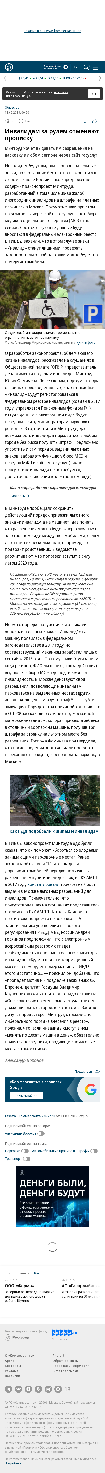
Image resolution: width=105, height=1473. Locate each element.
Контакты (13, 1366)
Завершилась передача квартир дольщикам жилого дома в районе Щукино (29, 1296)
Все (36, 1273)
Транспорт (13, 1158)
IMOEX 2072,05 (73, 78)
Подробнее (13, 1463)
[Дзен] (28, 1389)
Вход (78, 67)
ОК (94, 93)
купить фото (86, 342)
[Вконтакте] (18, 1389)
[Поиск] (86, 67)
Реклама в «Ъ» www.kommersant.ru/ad (52, 30)
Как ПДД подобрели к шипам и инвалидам (54, 831)
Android (58, 1355)
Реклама (12, 1371)
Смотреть (18, 495)
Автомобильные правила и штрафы (60, 1150)
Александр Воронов (20, 1133)
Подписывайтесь (27, 1095)
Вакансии (12, 1376)
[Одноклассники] (38, 1389)
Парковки (12, 1150)
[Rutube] (48, 1389)
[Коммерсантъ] (9, 67)
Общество (12, 107)
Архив (9, 1360)
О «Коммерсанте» (19, 1355)
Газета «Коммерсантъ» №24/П (30, 1115)
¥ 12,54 (53, 78)
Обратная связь (65, 1360)
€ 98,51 (38, 78)
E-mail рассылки (65, 1371)
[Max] (58, 1389)
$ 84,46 (24, 78)
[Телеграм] (8, 1389)
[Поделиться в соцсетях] (95, 121)
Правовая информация (70, 1366)
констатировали (43, 884)
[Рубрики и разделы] (95, 67)
